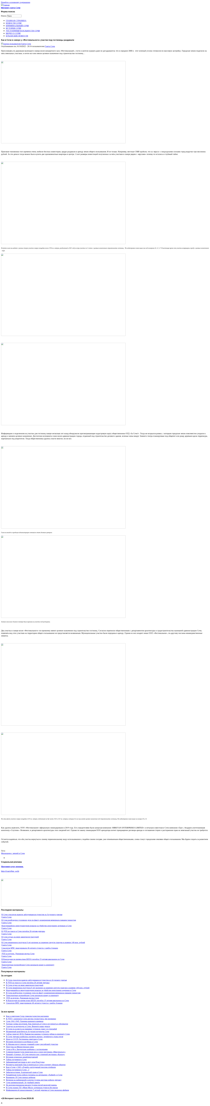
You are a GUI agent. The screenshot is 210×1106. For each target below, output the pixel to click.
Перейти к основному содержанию (15, 2)
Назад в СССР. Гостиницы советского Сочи (24, 1039)
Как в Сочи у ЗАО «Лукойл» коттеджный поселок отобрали (31, 1067)
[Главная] (5, 5)
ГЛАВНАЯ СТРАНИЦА (16, 20)
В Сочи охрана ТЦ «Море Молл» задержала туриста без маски (32, 1087)
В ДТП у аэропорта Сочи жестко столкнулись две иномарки (31, 1018)
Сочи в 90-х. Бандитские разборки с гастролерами (27, 1049)
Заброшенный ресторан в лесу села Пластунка (25, 1062)
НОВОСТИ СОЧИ (14, 23)
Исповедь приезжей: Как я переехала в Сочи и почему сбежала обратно (36, 1064)
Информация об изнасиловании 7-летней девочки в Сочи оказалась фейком (37, 1090)
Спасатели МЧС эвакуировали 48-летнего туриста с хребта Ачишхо (29, 948)
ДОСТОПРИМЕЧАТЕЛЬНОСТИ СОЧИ (23, 30)
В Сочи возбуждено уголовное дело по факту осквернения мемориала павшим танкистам (38, 920)
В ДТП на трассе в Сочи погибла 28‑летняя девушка (23, 931)
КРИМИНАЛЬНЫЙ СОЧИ (17, 25)
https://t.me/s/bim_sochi (10, 871)
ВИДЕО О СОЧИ (13, 33)
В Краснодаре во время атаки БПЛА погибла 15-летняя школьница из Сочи (32, 959)
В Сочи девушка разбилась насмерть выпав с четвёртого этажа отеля (34, 1036)
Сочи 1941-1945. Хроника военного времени (24, 1021)
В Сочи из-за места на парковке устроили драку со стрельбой (31, 1029)
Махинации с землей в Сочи (13, 853)
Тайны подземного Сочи (16, 1059)
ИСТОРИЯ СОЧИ (13, 28)
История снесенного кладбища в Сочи (22, 1041)
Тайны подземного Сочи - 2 (17, 1069)
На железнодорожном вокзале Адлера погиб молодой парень (31, 1085)
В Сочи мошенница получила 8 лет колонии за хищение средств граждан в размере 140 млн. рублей (43, 942)
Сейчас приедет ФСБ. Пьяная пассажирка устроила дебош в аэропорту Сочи (38, 1034)
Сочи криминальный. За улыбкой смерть (23, 1082)
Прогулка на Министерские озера (20, 1046)
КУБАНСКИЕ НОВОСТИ (17, 35)
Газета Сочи (50, 46)
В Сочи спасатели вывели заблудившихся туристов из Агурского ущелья (31, 914)
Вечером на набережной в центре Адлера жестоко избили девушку (33, 1080)
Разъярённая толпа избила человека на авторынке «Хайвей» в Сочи (34, 1074)
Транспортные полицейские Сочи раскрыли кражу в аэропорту (27, 964)
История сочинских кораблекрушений (22, 1057)
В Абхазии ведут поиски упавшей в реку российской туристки (32, 1044)
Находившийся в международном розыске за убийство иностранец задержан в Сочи (36, 925)
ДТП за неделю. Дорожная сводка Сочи (18, 953)
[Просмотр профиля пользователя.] (16, 43)
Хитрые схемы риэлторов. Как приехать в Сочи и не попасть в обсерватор (37, 1023)
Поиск (4, 15)
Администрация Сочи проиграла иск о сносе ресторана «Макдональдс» (36, 1051)
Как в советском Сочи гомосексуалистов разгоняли (27, 1016)
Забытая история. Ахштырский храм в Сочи (24, 1072)
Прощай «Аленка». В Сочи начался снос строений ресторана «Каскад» (35, 1054)
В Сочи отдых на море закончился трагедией (20, 936)
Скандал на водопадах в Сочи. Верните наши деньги (28, 1026)
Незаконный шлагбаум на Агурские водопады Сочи (27, 1031)
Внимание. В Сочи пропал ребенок (20, 1077)
